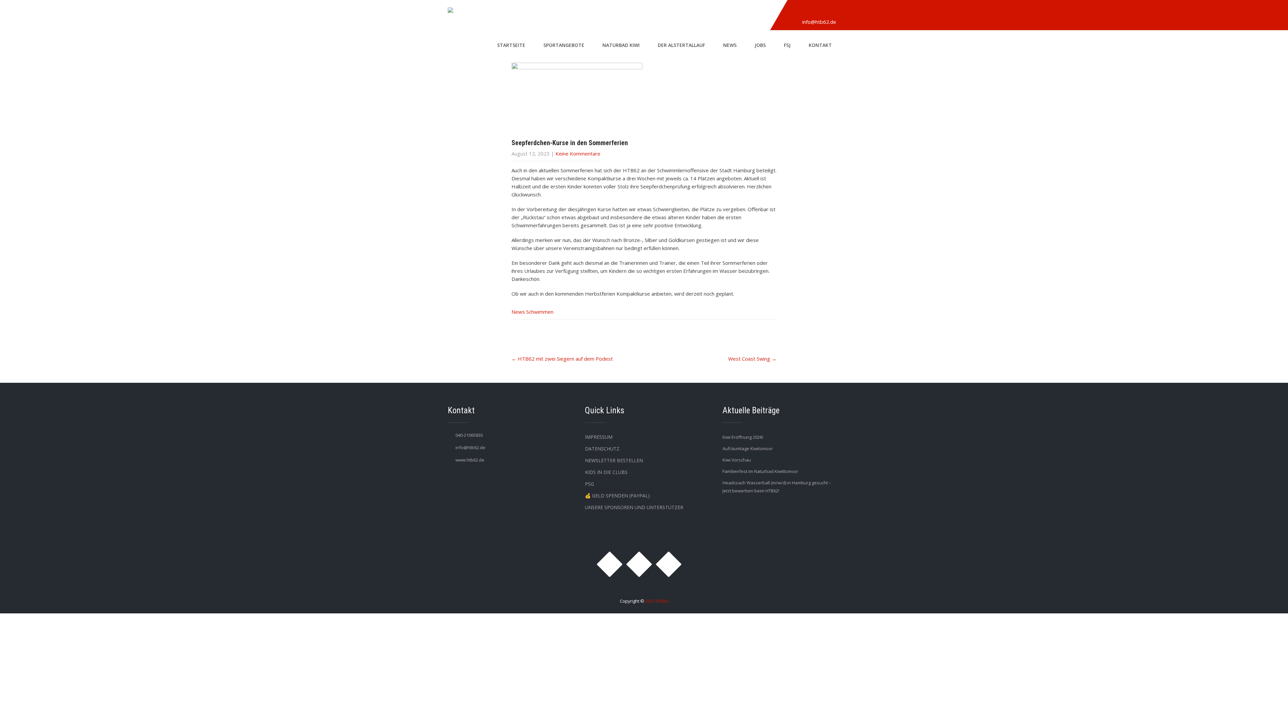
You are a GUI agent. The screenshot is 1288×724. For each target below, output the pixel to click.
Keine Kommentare (577, 153)
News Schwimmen (532, 311)
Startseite (511, 45)
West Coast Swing (752, 358)
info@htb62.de (819, 21)
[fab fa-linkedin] (827, 11)
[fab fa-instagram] (797, 11)
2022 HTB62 (656, 601)
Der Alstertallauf (681, 45)
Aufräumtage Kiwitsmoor (747, 448)
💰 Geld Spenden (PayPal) (617, 495)
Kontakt (820, 45)
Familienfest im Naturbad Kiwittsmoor (760, 471)
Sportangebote (563, 45)
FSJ (787, 45)
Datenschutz (602, 448)
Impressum (598, 437)
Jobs (760, 45)
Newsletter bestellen (614, 460)
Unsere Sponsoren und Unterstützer (634, 507)
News (730, 45)
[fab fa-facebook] (812, 11)
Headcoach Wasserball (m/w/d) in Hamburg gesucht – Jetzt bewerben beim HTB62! (776, 487)
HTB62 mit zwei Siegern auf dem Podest (562, 358)
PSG (589, 484)
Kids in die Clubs (606, 472)
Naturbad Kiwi (621, 45)
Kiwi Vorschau (736, 460)
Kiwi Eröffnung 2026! (742, 437)
